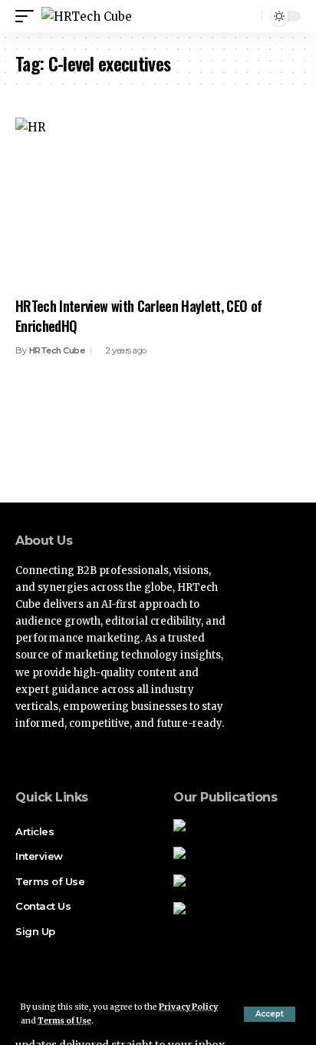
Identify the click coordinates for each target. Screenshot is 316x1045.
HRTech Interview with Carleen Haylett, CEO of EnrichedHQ (138, 315)
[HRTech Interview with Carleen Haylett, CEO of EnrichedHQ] (158, 203)
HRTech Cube (57, 350)
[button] (269, 1014)
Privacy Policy (188, 1007)
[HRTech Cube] (86, 16)
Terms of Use (64, 1021)
